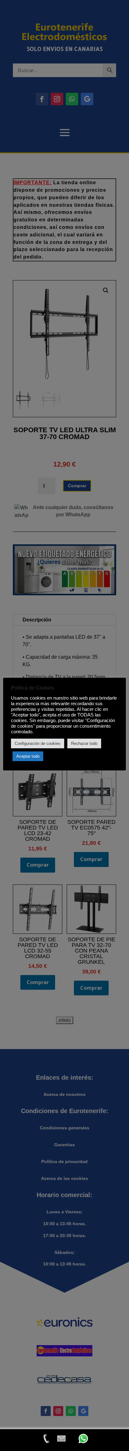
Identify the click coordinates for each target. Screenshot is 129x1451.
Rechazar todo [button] (84, 743)
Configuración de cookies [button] (37, 743)
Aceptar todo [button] (27, 756)
